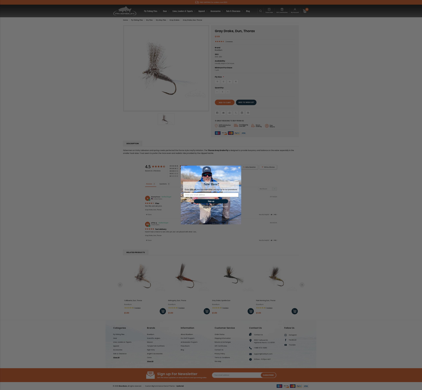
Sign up (211, 201)
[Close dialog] (239, 167)
